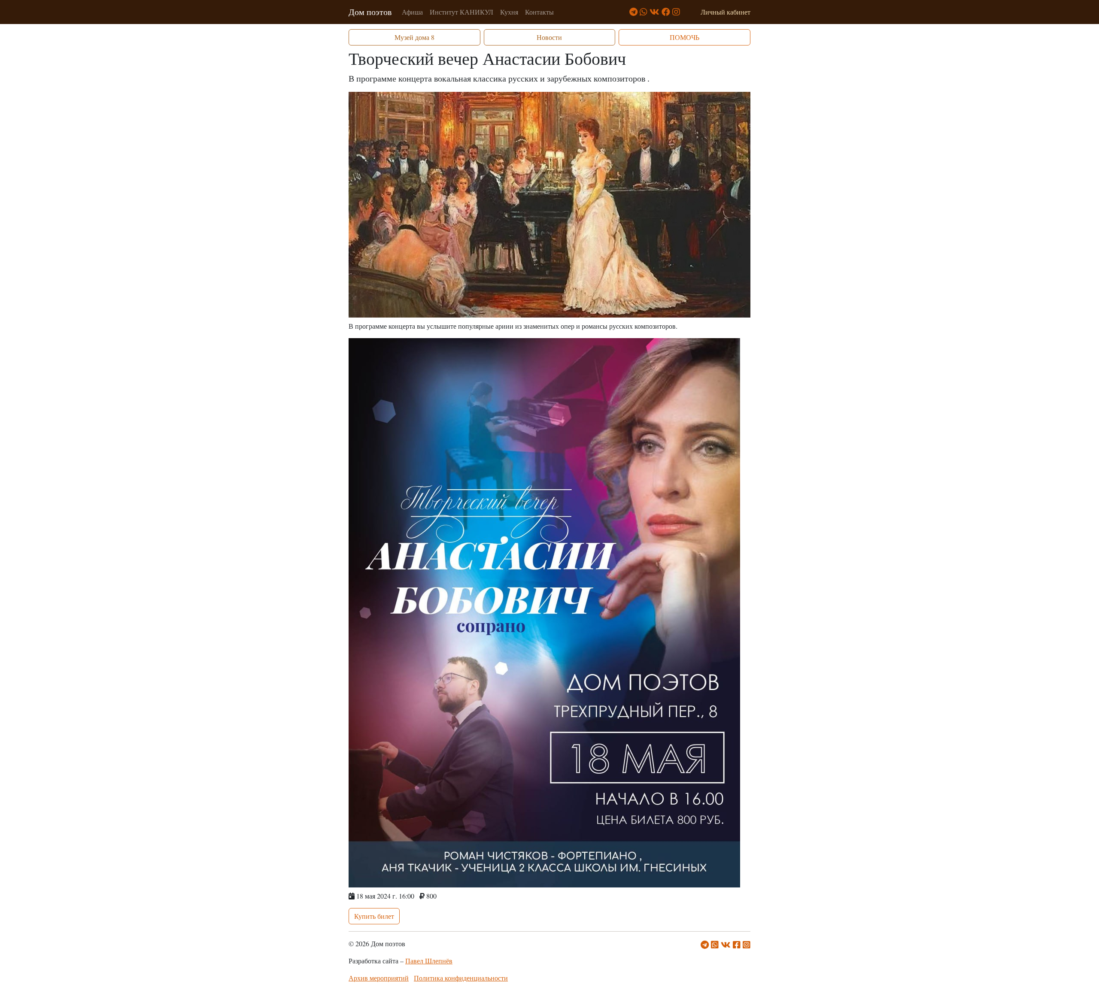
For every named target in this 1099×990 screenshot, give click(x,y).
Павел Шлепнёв (428, 960)
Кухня (509, 11)
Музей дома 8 (414, 37)
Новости (549, 37)
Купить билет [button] (374, 915)
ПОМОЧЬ (684, 37)
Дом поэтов (370, 12)
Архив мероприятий (379, 977)
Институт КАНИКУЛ (461, 11)
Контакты (539, 11)
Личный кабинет (725, 11)
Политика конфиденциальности (461, 977)
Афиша (412, 11)
